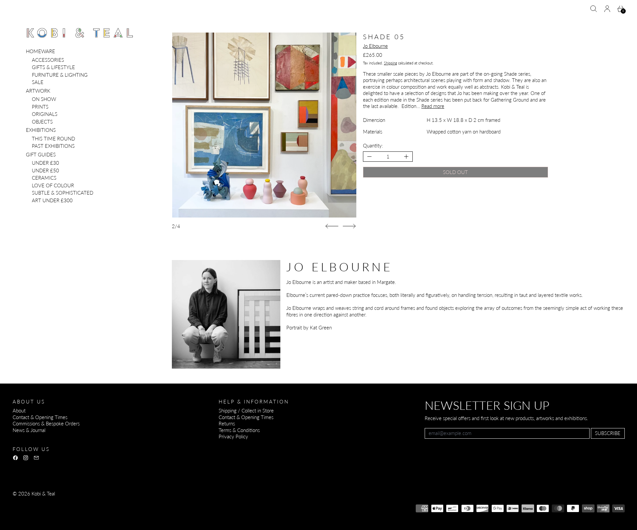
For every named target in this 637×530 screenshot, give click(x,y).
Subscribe (607, 433)
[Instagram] (26, 458)
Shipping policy (136, 502)
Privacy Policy (233, 436)
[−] (369, 156)
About (19, 410)
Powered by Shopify (34, 511)
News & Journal (29, 430)
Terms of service (98, 502)
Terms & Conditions (239, 430)
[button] (594, 9)
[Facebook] (15, 458)
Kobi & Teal (43, 493)
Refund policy (27, 502)
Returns (227, 423)
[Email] (36, 458)
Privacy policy (61, 502)
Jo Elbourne (375, 46)
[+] (406, 156)
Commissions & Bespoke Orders (46, 423)
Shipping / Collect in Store (246, 410)
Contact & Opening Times (40, 417)
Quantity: (373, 145)
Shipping (390, 63)
